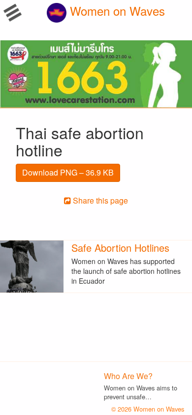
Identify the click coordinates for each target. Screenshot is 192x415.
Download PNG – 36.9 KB (68, 172)
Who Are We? (128, 376)
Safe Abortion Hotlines (120, 247)
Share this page (99, 200)
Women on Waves (115, 10)
